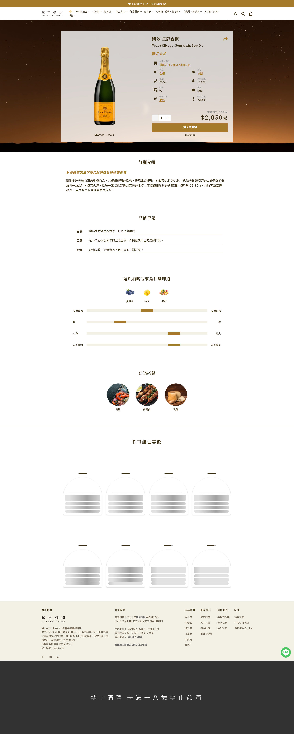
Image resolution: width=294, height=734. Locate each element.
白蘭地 (188, 639)
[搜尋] (243, 13)
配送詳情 (190, 134)
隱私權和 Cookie (243, 628)
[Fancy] (58, 657)
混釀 (162, 100)
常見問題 (205, 617)
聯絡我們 (222, 622)
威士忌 (188, 617)
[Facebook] (43, 657)
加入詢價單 (190, 127)
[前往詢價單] (250, 14)
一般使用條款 (241, 622)
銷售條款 (239, 617)
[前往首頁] (52, 13)
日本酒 (188, 634)
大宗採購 (205, 622)
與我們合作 (223, 617)
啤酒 (187, 645)
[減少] (155, 118)
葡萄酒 (188, 622)
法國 (200, 73)
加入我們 (222, 628)
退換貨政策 (206, 634)
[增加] (168, 118)
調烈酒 (188, 628)
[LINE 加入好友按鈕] (286, 649)
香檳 (162, 73)
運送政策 (205, 628)
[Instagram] (50, 657)
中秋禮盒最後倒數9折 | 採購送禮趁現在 (147, 3)
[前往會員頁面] (235, 13)
